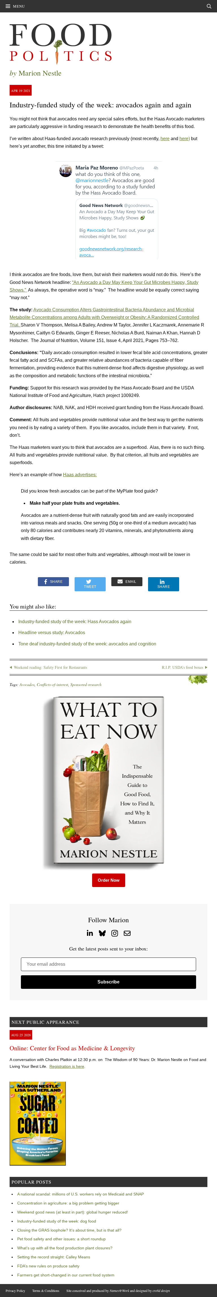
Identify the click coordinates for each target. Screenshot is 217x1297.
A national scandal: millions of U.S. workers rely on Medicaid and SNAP (80, 1194)
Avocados (26, 684)
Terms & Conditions (45, 1290)
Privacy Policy (15, 1290)
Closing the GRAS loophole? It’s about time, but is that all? (69, 1230)
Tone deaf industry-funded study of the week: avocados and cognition (87, 643)
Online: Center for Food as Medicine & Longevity (72, 1048)
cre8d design (161, 1290)
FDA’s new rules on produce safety (48, 1266)
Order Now (109, 880)
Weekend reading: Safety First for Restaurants (50, 667)
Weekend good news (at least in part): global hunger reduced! (72, 1212)
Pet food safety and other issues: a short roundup (61, 1239)
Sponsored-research (85, 684)
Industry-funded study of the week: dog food (56, 1221)
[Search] (209, 6)
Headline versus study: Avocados (51, 632)
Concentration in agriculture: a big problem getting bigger (68, 1203)
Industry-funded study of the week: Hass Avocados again (74, 621)
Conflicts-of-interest (52, 684)
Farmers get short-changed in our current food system (65, 1275)
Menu (19, 6)
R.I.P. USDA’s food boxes (182, 667)
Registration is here (66, 1066)
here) (184, 138)
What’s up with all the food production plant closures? (64, 1248)
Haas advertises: (80, 474)
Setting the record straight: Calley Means (53, 1257)
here (165, 138)
